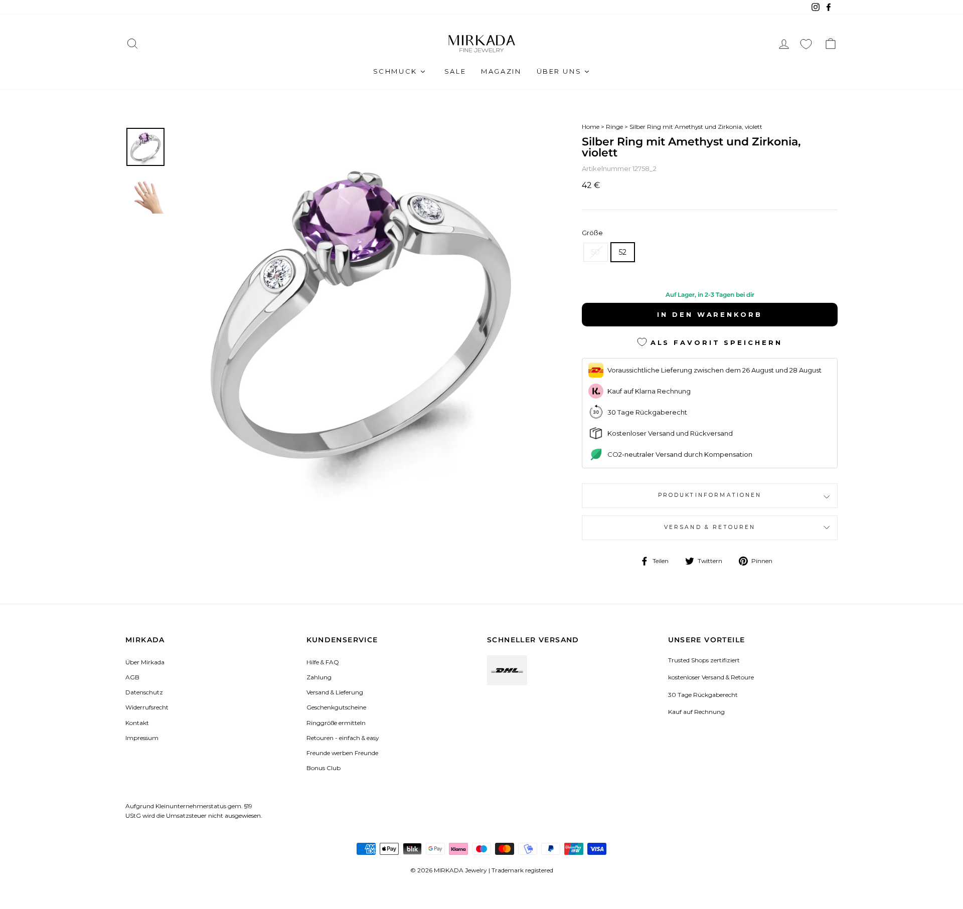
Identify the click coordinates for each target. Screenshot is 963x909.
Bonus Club (323, 768)
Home (590, 126)
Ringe (614, 126)
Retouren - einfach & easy (342, 738)
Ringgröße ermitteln (336, 722)
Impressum (141, 738)
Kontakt (137, 722)
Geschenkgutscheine (336, 707)
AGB (132, 677)
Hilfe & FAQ (322, 662)
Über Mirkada (145, 662)
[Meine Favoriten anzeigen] (806, 44)
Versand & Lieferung (334, 692)
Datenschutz (144, 692)
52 (622, 252)
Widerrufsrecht (147, 707)
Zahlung (319, 677)
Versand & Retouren (710, 527)
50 (595, 252)
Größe (592, 233)
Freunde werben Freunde (342, 753)
